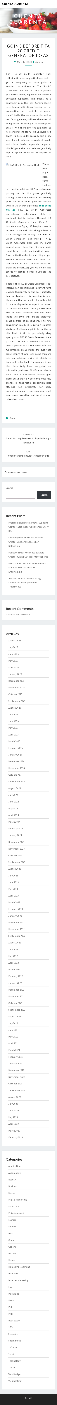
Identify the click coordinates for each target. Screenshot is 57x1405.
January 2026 (15, 674)
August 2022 (14, 942)
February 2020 (15, 1137)
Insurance (13, 1273)
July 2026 (13, 647)
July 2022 (13, 949)
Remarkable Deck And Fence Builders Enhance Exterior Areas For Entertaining (27, 567)
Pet (10, 1307)
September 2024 (16, 781)
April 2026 (13, 667)
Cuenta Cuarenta (15, 4)
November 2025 (16, 687)
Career (11, 1192)
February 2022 (15, 976)
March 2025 (14, 741)
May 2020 (13, 1117)
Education (13, 1206)
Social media (14, 1340)
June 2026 (13, 653)
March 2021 (14, 1049)
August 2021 (14, 1016)
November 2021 (16, 996)
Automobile (14, 1172)
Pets (10, 1313)
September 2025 (16, 700)
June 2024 (13, 801)
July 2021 (13, 1023)
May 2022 (13, 956)
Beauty (12, 1179)
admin (39, 62)
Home (11, 1260)
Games (13, 418)
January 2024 (15, 835)
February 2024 (15, 828)
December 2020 (16, 1070)
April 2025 (13, 734)
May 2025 (13, 727)
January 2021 (15, 1063)
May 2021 (13, 1036)
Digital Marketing (17, 1199)
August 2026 (14, 640)
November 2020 (16, 1076)
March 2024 (14, 821)
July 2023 (13, 875)
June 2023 (13, 882)
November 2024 (16, 768)
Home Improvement (19, 1266)
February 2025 (15, 747)
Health (12, 1253)
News (11, 1300)
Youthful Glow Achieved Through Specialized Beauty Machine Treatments (25, 582)
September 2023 (16, 862)
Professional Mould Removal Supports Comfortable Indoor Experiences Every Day (28, 526)
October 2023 (15, 855)
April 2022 (13, 962)
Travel (11, 1367)
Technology (14, 1360)
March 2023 (14, 902)
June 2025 (13, 721)
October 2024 (15, 774)
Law (10, 1286)
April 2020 (13, 1123)
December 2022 (16, 922)
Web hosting (15, 1380)
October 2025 (15, 694)
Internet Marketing (18, 1280)
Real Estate (14, 1320)
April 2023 (13, 895)
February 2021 (15, 1056)
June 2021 (13, 1029)
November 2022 (16, 929)
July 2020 (13, 1103)
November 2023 (16, 848)
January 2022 (15, 982)
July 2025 (13, 714)
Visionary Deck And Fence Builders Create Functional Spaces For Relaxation (25, 541)
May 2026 (13, 660)
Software (12, 1347)
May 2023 (13, 888)
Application (14, 1166)
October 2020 (15, 1083)
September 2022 (16, 935)
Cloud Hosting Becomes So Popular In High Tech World (28, 438)
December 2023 (16, 841)
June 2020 (13, 1110)
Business (12, 1186)
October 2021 (15, 1003)
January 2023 (15, 915)
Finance (12, 1226)
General (12, 1246)
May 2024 (13, 808)
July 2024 (13, 794)
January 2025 (15, 754)
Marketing (13, 1293)
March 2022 (14, 969)
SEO (10, 1327)
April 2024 (13, 815)
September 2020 (16, 1090)
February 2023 (15, 908)
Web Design (14, 1374)
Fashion (12, 1219)
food (10, 1233)
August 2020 (14, 1097)
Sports (11, 1354)
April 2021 (13, 1043)
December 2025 (16, 680)
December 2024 (16, 761)
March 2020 (14, 1130)
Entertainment (16, 1213)
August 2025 (14, 707)
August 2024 (14, 788)
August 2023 (14, 868)
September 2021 (16, 1009)
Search (9, 487)
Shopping (13, 1333)
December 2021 (16, 989)
